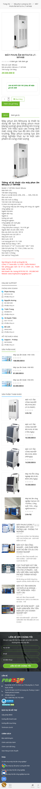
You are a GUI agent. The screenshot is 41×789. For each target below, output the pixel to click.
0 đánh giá (13, 61)
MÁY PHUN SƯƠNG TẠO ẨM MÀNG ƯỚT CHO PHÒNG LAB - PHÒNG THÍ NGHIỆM (27, 528)
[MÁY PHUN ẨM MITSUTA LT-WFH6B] (20, 31)
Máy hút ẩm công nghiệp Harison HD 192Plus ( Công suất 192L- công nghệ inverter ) (32, 503)
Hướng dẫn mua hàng (9, 723)
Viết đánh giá (23, 61)
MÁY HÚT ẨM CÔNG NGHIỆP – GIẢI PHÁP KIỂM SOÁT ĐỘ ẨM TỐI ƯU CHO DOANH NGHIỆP (27, 548)
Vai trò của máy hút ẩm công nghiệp (13, 770)
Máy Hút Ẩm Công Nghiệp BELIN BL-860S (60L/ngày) (32, 476)
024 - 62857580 (10, 698)
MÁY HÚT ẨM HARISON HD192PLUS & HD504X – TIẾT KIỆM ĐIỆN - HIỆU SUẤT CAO (27, 589)
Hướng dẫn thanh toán (9, 719)
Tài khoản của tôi (7, 727)
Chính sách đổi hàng (8, 747)
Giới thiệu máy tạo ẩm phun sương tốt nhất (16, 766)
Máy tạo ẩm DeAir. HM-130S (24, 355)
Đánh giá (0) (15, 115)
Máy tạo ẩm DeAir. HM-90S (23, 367)
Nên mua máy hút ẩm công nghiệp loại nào (16, 774)
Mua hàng (19, 99)
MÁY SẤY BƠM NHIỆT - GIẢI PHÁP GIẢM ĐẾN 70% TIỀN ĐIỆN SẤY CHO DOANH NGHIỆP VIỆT (28, 609)
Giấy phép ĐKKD (7, 715)
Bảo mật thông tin (7, 738)
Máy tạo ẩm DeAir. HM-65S (23, 380)
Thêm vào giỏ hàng (10, 104)
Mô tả (5, 115)
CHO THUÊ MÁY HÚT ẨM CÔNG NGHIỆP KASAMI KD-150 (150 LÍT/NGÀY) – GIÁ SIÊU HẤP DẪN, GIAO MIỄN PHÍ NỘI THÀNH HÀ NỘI (28, 570)
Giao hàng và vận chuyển (10, 751)
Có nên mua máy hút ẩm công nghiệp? (14, 762)
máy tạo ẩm (14, 207)
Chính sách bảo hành (9, 742)
